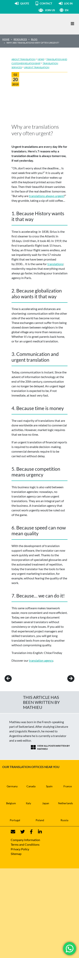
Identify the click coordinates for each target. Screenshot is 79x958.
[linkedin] (37, 831)
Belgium (11, 803)
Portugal (15, 820)
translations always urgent (46, 196)
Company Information (25, 840)
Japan (45, 803)
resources (20, 39)
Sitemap (16, 853)
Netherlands (65, 803)
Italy (28, 803)
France (67, 786)
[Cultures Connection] (23, 23)
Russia (64, 820)
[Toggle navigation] (72, 24)
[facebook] (29, 831)
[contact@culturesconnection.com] (13, 831)
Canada (30, 786)
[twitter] (20, 831)
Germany (12, 786)
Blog (34, 39)
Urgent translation (36, 67)
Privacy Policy (20, 849)
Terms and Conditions (25, 844)
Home (5, 39)
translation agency (41, 660)
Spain (49, 786)
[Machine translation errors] (65, 678)
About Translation (23, 59)
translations (55, 264)
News (41, 59)
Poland (40, 820)
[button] (71, 10)
